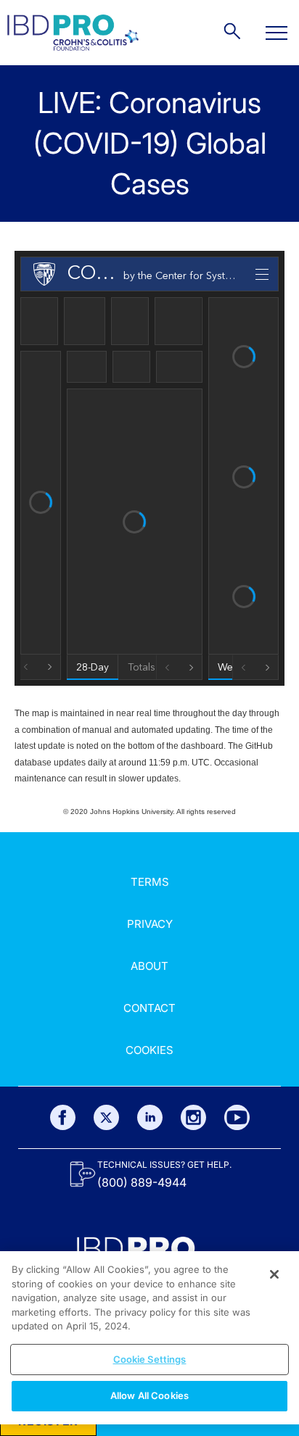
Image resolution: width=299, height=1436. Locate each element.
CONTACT (149, 1008)
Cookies (149, 1050)
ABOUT (149, 966)
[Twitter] (106, 1117)
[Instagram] (193, 1117)
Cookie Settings (150, 1359)
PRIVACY (150, 924)
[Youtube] (237, 1117)
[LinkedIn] (150, 1117)
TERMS (150, 882)
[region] (149, 1337)
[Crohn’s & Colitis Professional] (73, 32)
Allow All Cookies (149, 1395)
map (40, 713)
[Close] (274, 1274)
